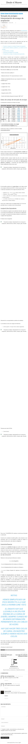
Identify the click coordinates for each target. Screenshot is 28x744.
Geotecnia (20, 13)
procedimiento (24, 30)
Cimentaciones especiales (14, 13)
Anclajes (5, 12)
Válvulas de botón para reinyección (6, 655)
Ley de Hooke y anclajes (8, 50)
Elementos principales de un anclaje (10, 52)
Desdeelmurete (5, 22)
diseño (12, 649)
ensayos (16, 649)
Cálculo (6, 13)
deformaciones (7, 649)
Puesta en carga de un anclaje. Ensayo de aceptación (14, 46)
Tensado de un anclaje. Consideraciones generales (13, 53)
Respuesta (6, 680)
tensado (22, 649)
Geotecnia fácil (8, 691)
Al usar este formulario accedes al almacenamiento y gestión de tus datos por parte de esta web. (14, 734)
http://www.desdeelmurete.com (14, 668)
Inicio (1, 12)
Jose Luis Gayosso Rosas (9, 676)
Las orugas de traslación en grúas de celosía (21, 655)
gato (19, 649)
